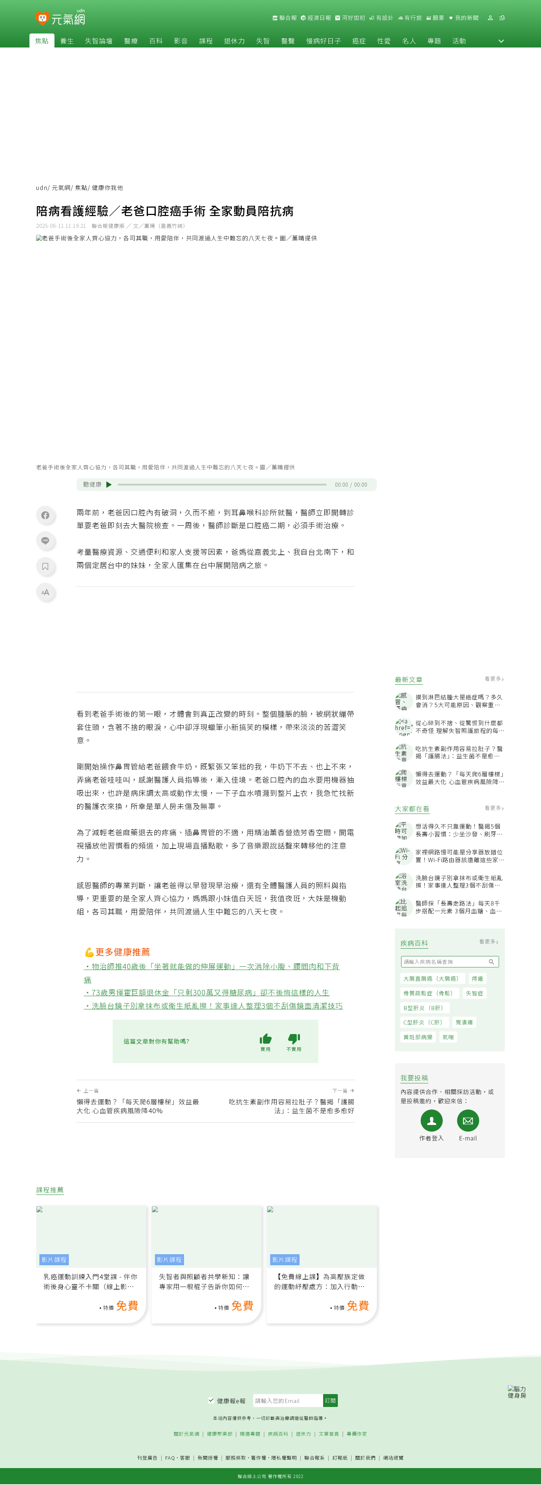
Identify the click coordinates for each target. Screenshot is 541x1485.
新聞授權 (208, 1458)
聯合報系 (314, 1458)
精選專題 (250, 1434)
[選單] (502, 18)
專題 (434, 40)
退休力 (234, 40)
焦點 (42, 40)
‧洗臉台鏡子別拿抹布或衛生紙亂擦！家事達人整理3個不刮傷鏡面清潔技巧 (213, 1005)
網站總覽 (393, 1458)
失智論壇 (99, 40)
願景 (438, 17)
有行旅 (412, 17)
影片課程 (54, 1259)
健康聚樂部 (220, 1434)
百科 (156, 40)
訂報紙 (340, 1458)
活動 (459, 40)
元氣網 (61, 187)
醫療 (131, 40)
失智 (263, 40)
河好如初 (352, 17)
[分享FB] (45, 515)
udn (41, 187)
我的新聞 (466, 17)
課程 (206, 40)
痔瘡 (478, 978)
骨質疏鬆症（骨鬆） (429, 993)
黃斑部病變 (418, 1037)
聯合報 (287, 17)
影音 (181, 40)
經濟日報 (318, 17)
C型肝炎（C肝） (424, 1022)
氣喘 (448, 1037)
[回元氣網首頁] (68, 17)
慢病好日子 (323, 40)
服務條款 (236, 1457)
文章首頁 (329, 1434)
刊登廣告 (147, 1458)
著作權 (258, 1457)
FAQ (170, 1457)
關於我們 (365, 1458)
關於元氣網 (186, 1434)
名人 (409, 40)
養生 (67, 40)
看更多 (494, 678)
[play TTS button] (109, 484)
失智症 (475, 993)
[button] (501, 40)
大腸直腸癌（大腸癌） (432, 978)
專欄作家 (357, 1434)
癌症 (359, 40)
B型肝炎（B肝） (425, 1008)
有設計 (384, 17)
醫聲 (288, 40)
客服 (185, 1457)
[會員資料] (490, 18)
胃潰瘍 (464, 1022)
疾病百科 (278, 1434)
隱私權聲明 (284, 1457)
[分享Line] (45, 540)
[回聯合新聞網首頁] (42, 19)
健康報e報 (231, 1400)
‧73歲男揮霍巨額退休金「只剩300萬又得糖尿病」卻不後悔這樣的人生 (207, 992)
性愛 (384, 40)
